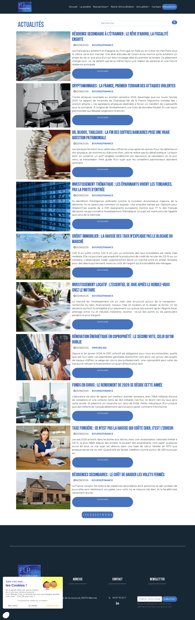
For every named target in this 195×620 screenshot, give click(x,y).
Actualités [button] (142, 6)
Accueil (73, 6)
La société (85, 6)
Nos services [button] (100, 6)
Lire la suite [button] (102, 71)
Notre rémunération (122, 6)
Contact (156, 6)
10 (108, 514)
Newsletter (169, 6)
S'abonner (169, 599)
